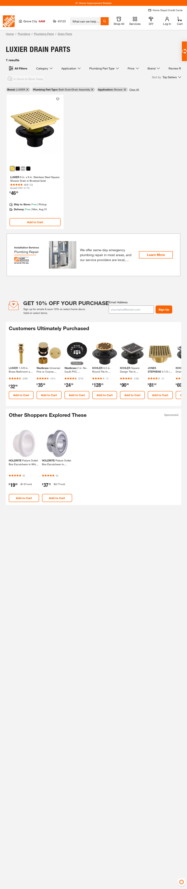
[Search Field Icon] (105, 21)
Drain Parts (65, 33)
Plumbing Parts (44, 33)
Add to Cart (35, 222)
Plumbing (24, 33)
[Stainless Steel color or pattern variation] (23, 168)
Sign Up (164, 309)
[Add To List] (58, 99)
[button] (166, 77)
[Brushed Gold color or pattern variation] (12, 168)
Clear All (134, 89)
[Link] (35, 162)
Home (10, 33)
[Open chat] (184, 51)
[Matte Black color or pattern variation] (28, 168)
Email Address (118, 302)
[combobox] (85, 21)
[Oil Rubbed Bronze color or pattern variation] (18, 168)
